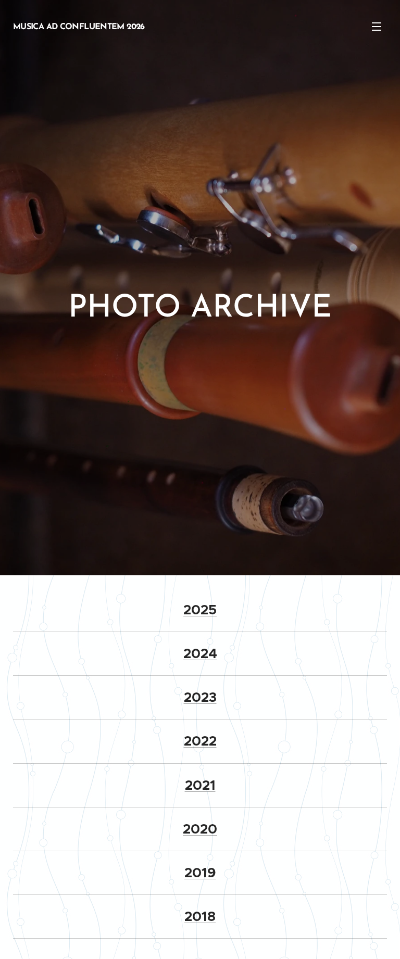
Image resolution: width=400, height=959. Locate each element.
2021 (200, 785)
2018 (200, 916)
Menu (376, 26)
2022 (200, 741)
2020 (200, 829)
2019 (200, 872)
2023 (200, 697)
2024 (200, 653)
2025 (200, 610)
